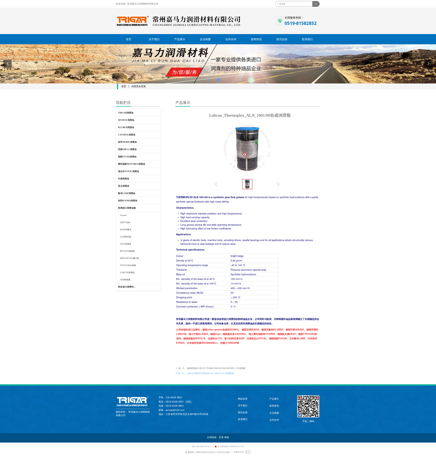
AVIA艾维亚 (125, 244)
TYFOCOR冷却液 (128, 265)
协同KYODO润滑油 (127, 200)
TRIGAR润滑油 (125, 112)
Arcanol (123, 215)
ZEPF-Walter (125, 222)
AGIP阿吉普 (125, 237)
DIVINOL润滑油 (126, 120)
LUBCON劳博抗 (127, 272)
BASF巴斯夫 (125, 229)
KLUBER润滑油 (126, 127)
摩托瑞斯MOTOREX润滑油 (131, 164)
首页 (123, 86)
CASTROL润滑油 (126, 134)
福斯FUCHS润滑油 (127, 156)
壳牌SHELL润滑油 (127, 149)
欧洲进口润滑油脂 (127, 208)
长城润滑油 (123, 178)
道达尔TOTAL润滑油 (128, 171)
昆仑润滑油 (123, 186)
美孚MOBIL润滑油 (127, 142)
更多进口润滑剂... (126, 286)
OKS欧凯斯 (125, 280)
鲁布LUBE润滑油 (126, 193)
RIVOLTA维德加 (127, 251)
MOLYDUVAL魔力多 (129, 258)
